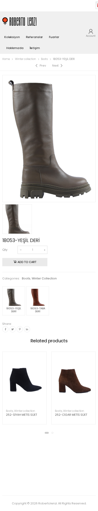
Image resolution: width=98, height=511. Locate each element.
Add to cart (27, 262)
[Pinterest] (20, 329)
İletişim (35, 48)
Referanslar (34, 37)
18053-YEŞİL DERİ (13, 310)
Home (6, 59)
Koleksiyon (12, 37)
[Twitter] (13, 329)
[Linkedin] (27, 329)
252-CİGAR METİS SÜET (71, 415)
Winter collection (25, 59)
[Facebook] (5, 329)
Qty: (5, 250)
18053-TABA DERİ (37, 310)
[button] (46, 433)
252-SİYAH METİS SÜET (21, 415)
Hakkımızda (14, 48)
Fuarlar (54, 37)
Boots (44, 59)
